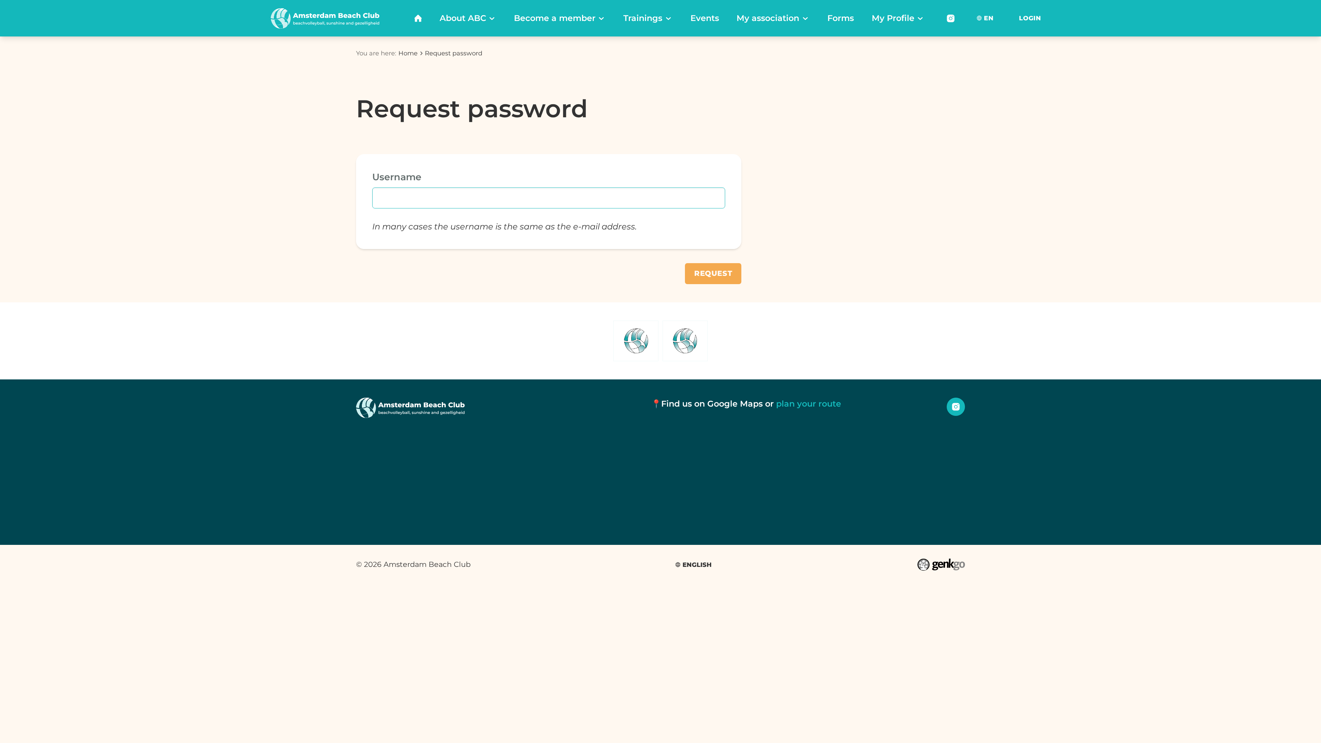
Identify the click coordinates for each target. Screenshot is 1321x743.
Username (396, 177)
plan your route (808, 404)
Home (408, 53)
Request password (453, 53)
